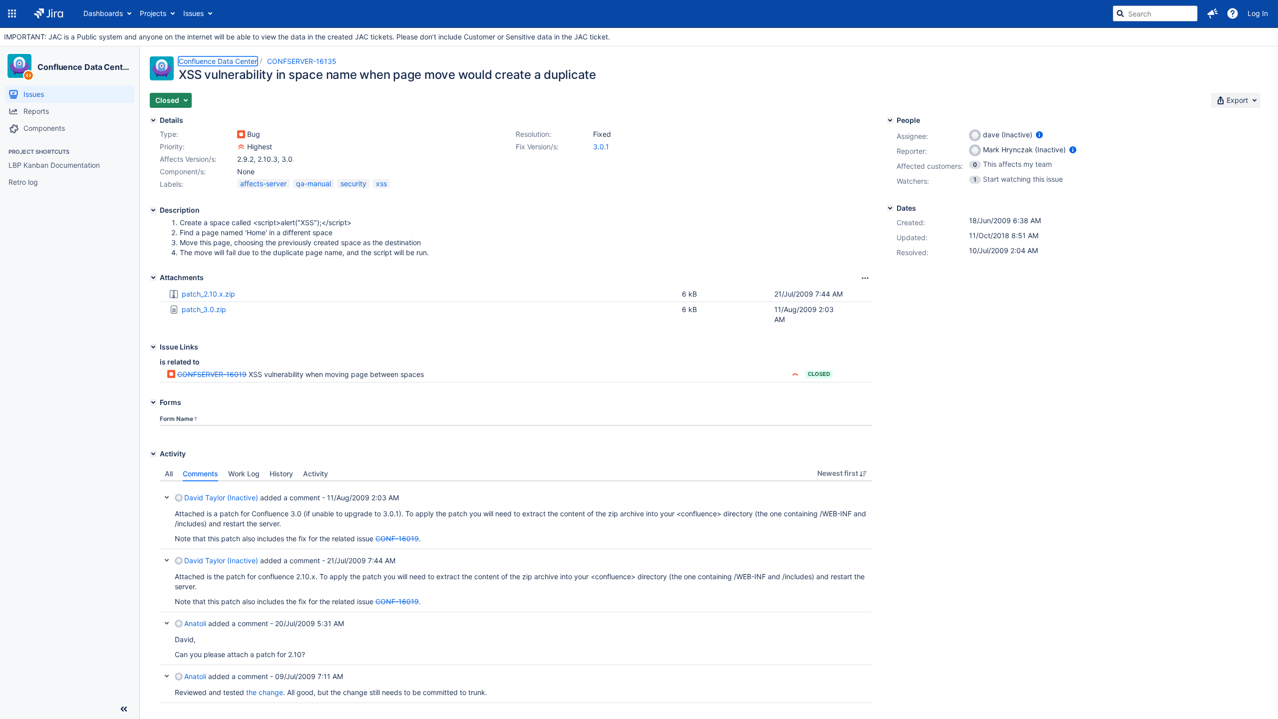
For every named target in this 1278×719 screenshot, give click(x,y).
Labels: (171, 184)
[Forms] (153, 402)
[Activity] (153, 453)
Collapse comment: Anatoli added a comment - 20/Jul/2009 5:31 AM (167, 623)
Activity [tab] (315, 473)
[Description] (153, 210)
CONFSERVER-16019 (212, 374)
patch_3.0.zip (204, 309)
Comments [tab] (200, 473)
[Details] (153, 120)
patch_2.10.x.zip (208, 294)
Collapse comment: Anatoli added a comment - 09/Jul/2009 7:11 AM (167, 676)
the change (264, 692)
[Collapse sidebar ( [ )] (123, 709)
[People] (890, 120)
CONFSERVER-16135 (301, 61)
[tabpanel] (516, 592)
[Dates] (890, 208)
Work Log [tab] (244, 473)
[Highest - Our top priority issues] (241, 147)
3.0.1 (601, 146)
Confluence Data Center (84, 67)
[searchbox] (1155, 13)
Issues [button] (193, 13)
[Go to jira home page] (48, 13)
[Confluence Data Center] (19, 66)
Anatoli (195, 623)
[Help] (1233, 13)
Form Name (176, 418)
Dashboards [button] (103, 13)
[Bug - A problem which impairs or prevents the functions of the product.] (241, 134)
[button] (12, 13)
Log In (1258, 13)
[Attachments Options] (865, 278)
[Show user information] (1039, 134)
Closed (819, 373)
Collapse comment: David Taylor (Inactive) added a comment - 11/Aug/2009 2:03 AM (167, 497)
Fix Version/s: (537, 146)
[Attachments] (153, 277)
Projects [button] (153, 13)
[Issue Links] (153, 347)
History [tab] (281, 473)
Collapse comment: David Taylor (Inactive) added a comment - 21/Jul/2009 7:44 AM (167, 560)
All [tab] (169, 473)
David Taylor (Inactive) (221, 497)
